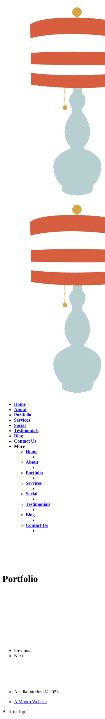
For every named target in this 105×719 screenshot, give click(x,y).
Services (22, 420)
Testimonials (26, 430)
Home (20, 404)
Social (20, 425)
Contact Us (25, 441)
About (20, 409)
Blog (18, 435)
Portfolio (22, 414)
